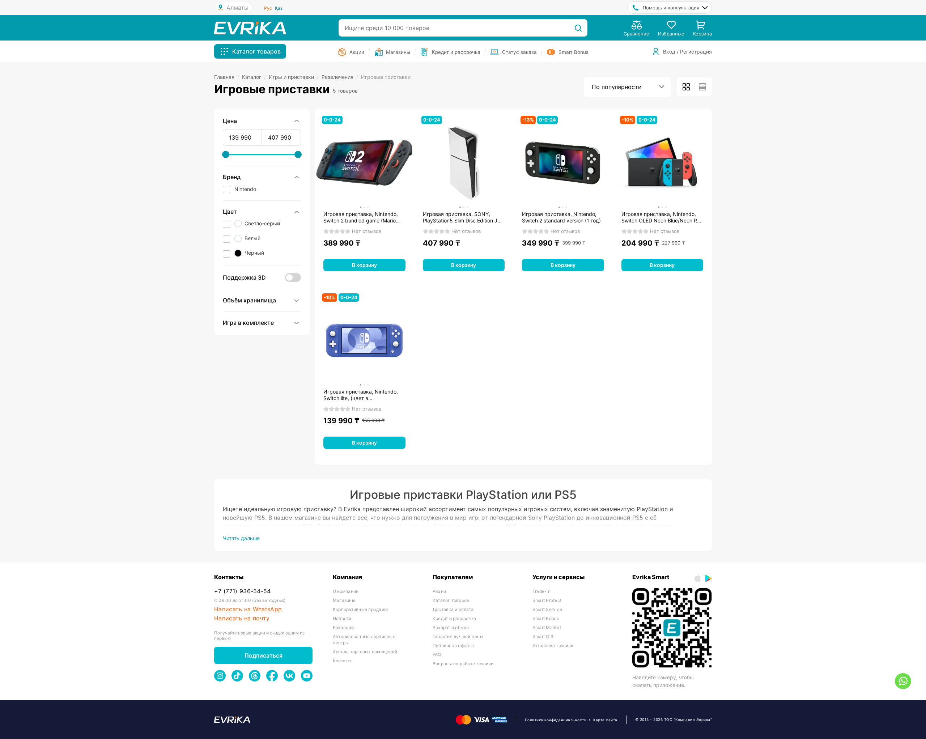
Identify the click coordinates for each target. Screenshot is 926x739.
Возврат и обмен (451, 627)
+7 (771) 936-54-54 (242, 591)
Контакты (343, 660)
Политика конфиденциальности (556, 720)
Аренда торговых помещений (365, 651)
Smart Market (546, 627)
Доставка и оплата (453, 609)
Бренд (232, 176)
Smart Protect (546, 600)
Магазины (344, 600)
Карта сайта (605, 720)
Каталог (254, 77)
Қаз (279, 8)
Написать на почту (241, 618)
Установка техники (552, 645)
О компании (345, 591)
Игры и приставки (294, 77)
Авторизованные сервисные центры (364, 639)
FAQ (437, 654)
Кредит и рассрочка (454, 618)
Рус (268, 8)
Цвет (230, 211)
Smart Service (547, 609)
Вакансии (343, 627)
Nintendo (245, 189)
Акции (439, 591)
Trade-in (541, 591)
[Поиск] (578, 28)
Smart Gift (542, 636)
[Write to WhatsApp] (903, 681)
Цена (230, 120)
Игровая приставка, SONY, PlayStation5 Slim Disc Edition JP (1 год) (462, 217)
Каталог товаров (451, 600)
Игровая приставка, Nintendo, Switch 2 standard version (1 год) (561, 217)
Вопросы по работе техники (463, 663)
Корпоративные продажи (360, 609)
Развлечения (340, 77)
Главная (226, 77)
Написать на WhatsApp (248, 609)
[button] (262, 224)
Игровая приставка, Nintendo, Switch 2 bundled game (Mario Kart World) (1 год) (360, 217)
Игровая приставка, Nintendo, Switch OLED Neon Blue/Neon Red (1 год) (662, 217)
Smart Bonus (545, 618)
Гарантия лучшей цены (458, 636)
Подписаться (264, 655)
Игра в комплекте (248, 322)
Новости (342, 618)
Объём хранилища (249, 300)
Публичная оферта (453, 645)
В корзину (364, 265)
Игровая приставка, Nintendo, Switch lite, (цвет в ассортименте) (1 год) (360, 395)
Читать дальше (241, 538)
